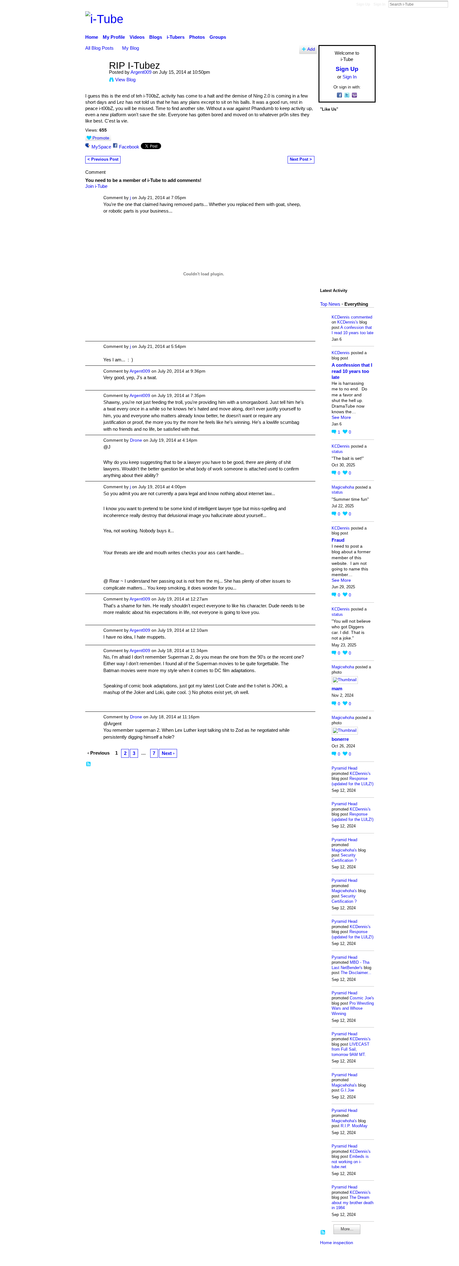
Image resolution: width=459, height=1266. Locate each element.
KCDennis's (347, 322)
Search (453, 4)
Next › (168, 753)
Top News (330, 304)
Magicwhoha (343, 487)
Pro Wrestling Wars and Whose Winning (353, 1008)
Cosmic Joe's (362, 998)
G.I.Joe (347, 1090)
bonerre (340, 739)
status (337, 451)
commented (361, 317)
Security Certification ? (344, 858)
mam (337, 688)
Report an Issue (318, 1258)
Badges (288, 1258)
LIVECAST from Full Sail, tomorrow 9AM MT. (350, 1049)
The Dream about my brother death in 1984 (352, 1202)
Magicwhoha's (344, 850)
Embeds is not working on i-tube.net (350, 1161)
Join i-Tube (96, 186)
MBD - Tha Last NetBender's (350, 965)
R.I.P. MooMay (354, 1125)
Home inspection (336, 1242)
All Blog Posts (99, 48)
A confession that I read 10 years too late (352, 330)
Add (311, 49)
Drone (136, 440)
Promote (100, 137)
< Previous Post (102, 159)
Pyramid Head (344, 768)
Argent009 (141, 72)
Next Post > (301, 159)
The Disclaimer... (356, 972)
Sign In (379, 4)
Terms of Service (358, 1258)
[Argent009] (95, 77)
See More (341, 417)
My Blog (130, 48)
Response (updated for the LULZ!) (352, 781)
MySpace (101, 146)
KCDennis (341, 317)
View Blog (125, 79)
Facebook (129, 146)
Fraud (338, 540)
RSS (88, 764)
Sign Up (363, 4)
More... (347, 1229)
